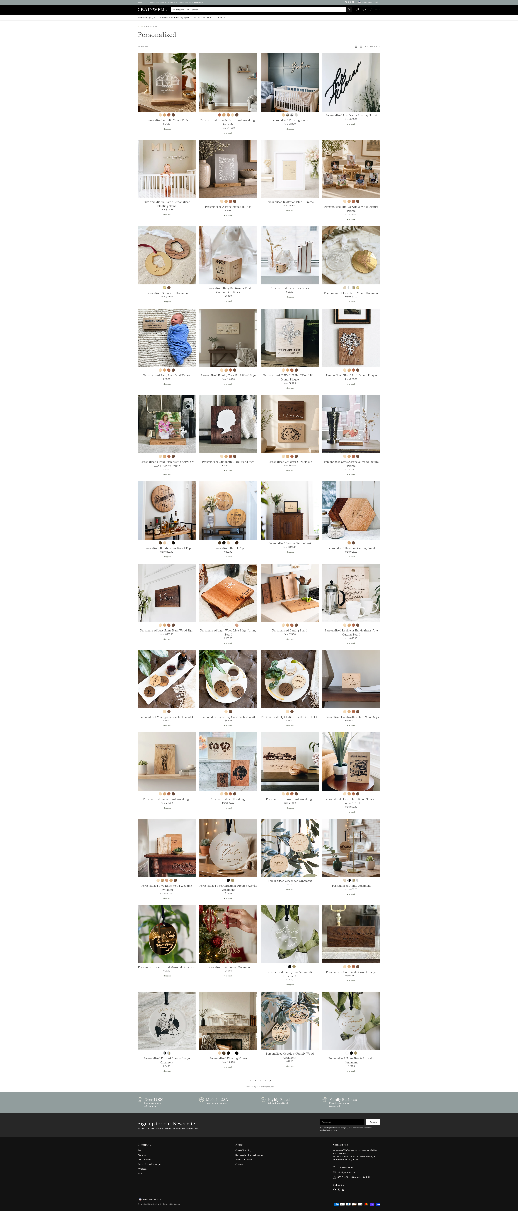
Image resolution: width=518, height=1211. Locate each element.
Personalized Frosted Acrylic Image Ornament (167, 1060)
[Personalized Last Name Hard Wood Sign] (167, 593)
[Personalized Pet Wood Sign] (228, 761)
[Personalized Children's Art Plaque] (290, 424)
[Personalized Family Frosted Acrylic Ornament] (290, 934)
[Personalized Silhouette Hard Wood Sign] (228, 424)
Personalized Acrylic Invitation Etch (228, 207)
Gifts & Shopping (243, 1150)
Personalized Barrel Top (228, 548)
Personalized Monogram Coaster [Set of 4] (166, 717)
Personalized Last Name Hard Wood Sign (166, 630)
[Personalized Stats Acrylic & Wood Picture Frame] (351, 424)
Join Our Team (144, 1159)
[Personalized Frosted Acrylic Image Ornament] (167, 1021)
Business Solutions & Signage (249, 1155)
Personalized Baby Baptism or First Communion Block (228, 290)
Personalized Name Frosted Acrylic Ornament (351, 1060)
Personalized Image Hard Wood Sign (166, 799)
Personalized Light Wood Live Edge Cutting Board (228, 632)
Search (141, 1150)
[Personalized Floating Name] (290, 82)
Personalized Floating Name (290, 120)
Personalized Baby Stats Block (289, 288)
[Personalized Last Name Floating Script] (351, 82)
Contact (239, 1164)
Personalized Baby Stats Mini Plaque (166, 375)
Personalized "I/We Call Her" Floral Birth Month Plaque (289, 377)
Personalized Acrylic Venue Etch (167, 120)
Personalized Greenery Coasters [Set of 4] (228, 717)
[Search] (349, 9)
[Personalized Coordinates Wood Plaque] (351, 934)
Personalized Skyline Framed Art (290, 543)
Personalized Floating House (228, 1058)
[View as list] (360, 46)
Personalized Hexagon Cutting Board (351, 548)
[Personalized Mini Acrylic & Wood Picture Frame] (351, 169)
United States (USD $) (370, 2)
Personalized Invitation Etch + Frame (290, 202)
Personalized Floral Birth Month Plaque (351, 375)
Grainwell (157, 1204)
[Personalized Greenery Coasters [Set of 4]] (228, 679)
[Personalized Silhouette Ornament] (167, 255)
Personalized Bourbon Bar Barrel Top (167, 548)
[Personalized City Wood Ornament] (290, 848)
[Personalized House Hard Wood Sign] (290, 761)
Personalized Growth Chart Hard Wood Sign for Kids (228, 122)
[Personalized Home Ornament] (351, 848)
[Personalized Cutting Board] (290, 593)
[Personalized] (290, 338)
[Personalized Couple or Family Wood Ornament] (290, 1021)
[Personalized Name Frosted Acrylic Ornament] (351, 1021)
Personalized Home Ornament (351, 885)
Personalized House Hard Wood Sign (289, 799)
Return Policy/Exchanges (149, 1164)
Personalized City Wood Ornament (290, 881)
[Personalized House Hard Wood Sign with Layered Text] (351, 761)
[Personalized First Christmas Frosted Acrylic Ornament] (228, 848)
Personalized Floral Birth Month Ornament (351, 293)
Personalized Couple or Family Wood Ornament (290, 1055)
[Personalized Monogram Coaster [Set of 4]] (167, 679)
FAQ (140, 1173)
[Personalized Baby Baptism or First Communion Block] (228, 255)
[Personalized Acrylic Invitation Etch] (228, 169)
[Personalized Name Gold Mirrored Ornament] (167, 934)
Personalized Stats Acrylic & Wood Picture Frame (351, 464)
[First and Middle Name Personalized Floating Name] (167, 169)
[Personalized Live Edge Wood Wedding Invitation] (167, 848)
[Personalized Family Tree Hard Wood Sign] (228, 338)
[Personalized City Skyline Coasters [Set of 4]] (290, 679)
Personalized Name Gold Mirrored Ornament (166, 967)
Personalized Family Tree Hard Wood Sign (228, 375)
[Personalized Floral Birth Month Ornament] (351, 255)
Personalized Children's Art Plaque (290, 462)
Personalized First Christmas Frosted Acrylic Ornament (228, 887)
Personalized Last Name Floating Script (351, 115)
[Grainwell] (152, 9)
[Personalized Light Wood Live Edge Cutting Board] (228, 593)
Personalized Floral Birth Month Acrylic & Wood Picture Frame (167, 464)
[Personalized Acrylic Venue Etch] (167, 82)
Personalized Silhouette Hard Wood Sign (228, 462)
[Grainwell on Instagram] (349, 3)
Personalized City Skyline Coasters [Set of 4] (289, 717)
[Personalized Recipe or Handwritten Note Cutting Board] (351, 593)
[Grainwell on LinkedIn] (353, 3)
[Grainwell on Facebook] (345, 3)
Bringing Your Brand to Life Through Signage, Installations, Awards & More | (170, 2)
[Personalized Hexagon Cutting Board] (351, 510)
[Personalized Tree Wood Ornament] (228, 934)
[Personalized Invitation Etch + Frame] (290, 169)
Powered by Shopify (171, 1204)
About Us (142, 1155)
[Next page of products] (270, 1080)
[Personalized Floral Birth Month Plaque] (351, 338)
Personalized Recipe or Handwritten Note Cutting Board (351, 632)
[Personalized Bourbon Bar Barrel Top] (167, 510)
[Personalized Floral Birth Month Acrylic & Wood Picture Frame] (167, 424)
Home (140, 26)
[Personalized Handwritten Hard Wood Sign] (351, 679)
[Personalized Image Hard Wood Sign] (167, 761)
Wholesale (142, 1169)
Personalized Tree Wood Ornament (228, 967)
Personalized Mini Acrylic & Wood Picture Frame (351, 209)
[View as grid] (356, 46)
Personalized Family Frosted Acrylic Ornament (289, 974)
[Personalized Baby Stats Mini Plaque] (167, 338)
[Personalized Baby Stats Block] (290, 255)
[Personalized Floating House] (228, 1021)
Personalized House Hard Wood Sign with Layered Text (351, 801)
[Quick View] (192, 56)
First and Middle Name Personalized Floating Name (166, 204)
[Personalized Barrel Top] (228, 510)
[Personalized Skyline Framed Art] (290, 510)
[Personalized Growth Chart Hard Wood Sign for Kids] (228, 82)
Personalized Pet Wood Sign (228, 799)
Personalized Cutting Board (289, 630)
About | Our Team (243, 1159)
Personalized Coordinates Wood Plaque (351, 972)
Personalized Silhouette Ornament (167, 293)
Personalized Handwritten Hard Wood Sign (351, 717)
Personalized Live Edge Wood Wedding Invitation (166, 887)
